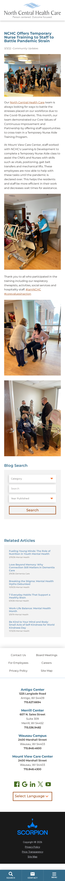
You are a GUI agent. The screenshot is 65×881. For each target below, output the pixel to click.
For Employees (18, 662)
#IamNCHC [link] (33, 289)
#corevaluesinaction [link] (17, 293)
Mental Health (23, 557)
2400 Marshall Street (32, 739)
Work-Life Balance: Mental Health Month (30, 610)
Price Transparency (32, 852)
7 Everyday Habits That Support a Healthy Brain (29, 596)
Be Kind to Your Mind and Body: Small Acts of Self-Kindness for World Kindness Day (31, 624)
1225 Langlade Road (32, 693)
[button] (54, 875)
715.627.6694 (32, 702)
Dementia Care (22, 574)
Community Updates (25, 48)
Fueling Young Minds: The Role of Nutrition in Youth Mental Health (29, 552)
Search (32, 510)
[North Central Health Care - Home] (32, 10)
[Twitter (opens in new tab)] (40, 785)
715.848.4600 (33, 748)
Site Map (46, 670)
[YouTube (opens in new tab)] (48, 785)
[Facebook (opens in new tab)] (17, 785)
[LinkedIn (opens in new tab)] (32, 785)
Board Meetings (46, 655)
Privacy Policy (18, 670)
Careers (47, 662)
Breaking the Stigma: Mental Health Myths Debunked (31, 583)
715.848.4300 (32, 769)
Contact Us (18, 655)
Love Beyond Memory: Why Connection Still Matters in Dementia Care (32, 567)
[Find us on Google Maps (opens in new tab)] (25, 785)
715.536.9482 (32, 727)
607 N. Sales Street (32, 714)
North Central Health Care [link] (27, 102)
